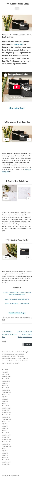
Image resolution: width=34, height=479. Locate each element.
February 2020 (6, 408)
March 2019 (5, 433)
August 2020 (5, 394)
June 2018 (5, 453)
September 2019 (6, 419)
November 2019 (6, 415)
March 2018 (5, 460)
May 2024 (5, 370)
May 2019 (5, 428)
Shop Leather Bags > (17, 108)
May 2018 (5, 455)
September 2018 (6, 446)
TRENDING (19, 317)
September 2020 (6, 392)
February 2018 (6, 462)
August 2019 (5, 421)
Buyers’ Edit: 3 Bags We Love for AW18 (17, 299)
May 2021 (5, 383)
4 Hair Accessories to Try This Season (17, 303)
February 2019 (6, 435)
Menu (17, 8)
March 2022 (5, 379)
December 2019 (6, 412)
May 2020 (5, 401)
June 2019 (5, 426)
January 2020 (5, 410)
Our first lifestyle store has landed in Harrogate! (15, 352)
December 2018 (6, 439)
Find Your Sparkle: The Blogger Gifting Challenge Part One (24, 334)
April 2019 (5, 430)
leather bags (18, 44)
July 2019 (4, 424)
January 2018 (5, 464)
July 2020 (4, 397)
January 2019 (5, 437)
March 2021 (5, 388)
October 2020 (6, 390)
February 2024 (6, 376)
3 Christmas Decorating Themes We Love (9, 334)
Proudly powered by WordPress (10, 475)
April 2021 (5, 385)
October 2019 (6, 417)
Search (4, 341)
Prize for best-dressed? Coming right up (13, 354)
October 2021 (6, 381)
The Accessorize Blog (17, 3)
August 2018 (5, 448)
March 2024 (5, 374)
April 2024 (5, 372)
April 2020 (5, 403)
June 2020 (5, 399)
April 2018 (5, 457)
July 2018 (4, 451)
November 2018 (6, 442)
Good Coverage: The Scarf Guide (11, 363)
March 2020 (5, 406)
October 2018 (6, 444)
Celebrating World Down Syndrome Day (13, 356)
